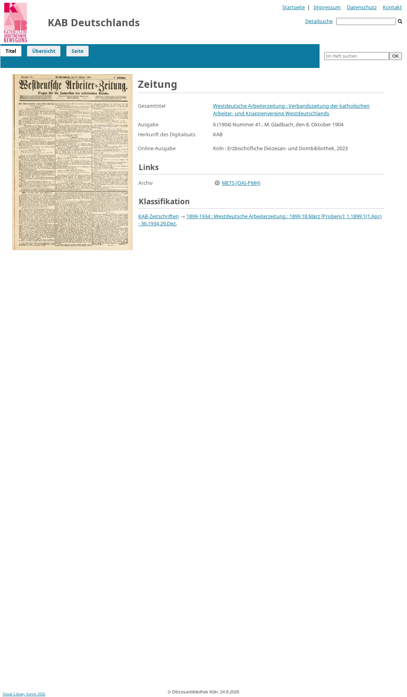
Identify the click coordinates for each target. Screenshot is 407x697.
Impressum (327, 7)
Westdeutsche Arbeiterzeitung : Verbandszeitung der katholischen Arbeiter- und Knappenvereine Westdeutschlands (291, 109)
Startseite (293, 7)
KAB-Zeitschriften (158, 216)
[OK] (400, 21)
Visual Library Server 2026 (23, 694)
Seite (77, 51)
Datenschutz (362, 7)
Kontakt (392, 7)
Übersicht (43, 51)
